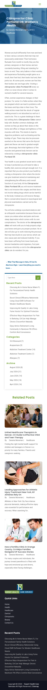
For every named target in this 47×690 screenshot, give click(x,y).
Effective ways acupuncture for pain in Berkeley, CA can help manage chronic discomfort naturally (24, 318)
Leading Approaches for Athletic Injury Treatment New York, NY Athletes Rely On (21, 492)
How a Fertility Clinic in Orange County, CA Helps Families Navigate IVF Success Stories (20, 549)
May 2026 (14, 380)
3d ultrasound (15, 341)
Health (7, 607)
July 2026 (14, 372)
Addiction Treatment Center (20, 349)
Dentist (7, 613)
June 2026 (14, 376)
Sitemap (35, 686)
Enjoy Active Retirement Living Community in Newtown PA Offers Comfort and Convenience (23, 329)
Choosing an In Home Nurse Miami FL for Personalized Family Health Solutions (25, 290)
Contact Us (9, 623)
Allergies (13, 358)
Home (7, 604)
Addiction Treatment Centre (20, 354)
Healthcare (11, 33)
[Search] (38, 277)
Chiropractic (9, 616)
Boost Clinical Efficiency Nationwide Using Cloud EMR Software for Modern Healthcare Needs (24, 301)
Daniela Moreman (16, 30)
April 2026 (14, 384)
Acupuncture (15, 345)
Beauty (7, 620)
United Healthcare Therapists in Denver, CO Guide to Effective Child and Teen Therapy (22, 435)
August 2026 (15, 367)
